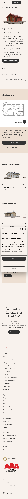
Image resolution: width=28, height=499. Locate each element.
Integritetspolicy (7, 482)
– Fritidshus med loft (9, 368)
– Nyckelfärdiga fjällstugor (10, 377)
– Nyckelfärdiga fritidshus (10, 360)
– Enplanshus (6, 365)
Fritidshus (7, 7)
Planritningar (6, 386)
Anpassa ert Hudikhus (9, 407)
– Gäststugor (6, 371)
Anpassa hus (14, 142)
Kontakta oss (14, 332)
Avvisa (14, 268)
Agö (12, 7)
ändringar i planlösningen (15, 130)
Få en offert (16, 2)
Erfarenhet (6, 421)
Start (3, 7)
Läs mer (7, 276)
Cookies (5, 488)
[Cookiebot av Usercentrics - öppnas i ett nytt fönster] (20, 229)
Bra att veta (6, 401)
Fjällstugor (6, 374)
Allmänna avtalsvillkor (9, 485)
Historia (5, 427)
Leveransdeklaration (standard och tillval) (12, 80)
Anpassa (13, 263)
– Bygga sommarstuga (9, 363)
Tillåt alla (14, 258)
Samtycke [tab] (5, 233)
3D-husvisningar (7, 441)
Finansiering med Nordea (10, 413)
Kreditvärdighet (7, 424)
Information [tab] (14, 233)
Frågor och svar (7, 404)
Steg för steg (6, 398)
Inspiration (6, 389)
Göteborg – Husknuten (9, 438)
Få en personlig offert (10, 60)
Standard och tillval (8, 410)
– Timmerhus (6, 383)
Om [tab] (23, 233)
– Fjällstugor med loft (9, 380)
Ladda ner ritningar (12, 147)
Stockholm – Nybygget (9, 435)
